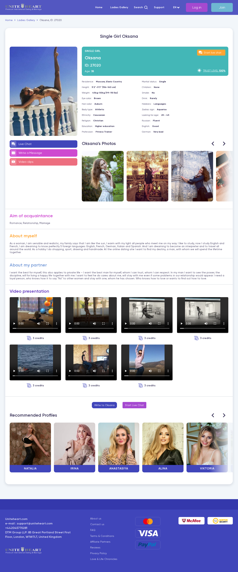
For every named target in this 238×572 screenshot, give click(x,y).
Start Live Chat (134, 405)
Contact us (97, 524)
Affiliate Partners (100, 541)
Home (98, 7)
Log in (196, 7)
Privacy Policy (98, 553)
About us (95, 518)
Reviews (95, 547)
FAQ (92, 530)
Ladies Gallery (119, 7)
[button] (141, 7)
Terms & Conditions (102, 535)
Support (159, 7)
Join (222, 7)
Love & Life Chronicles (103, 559)
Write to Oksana (104, 405)
